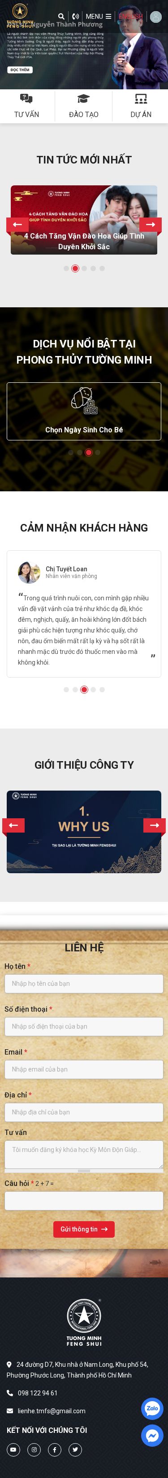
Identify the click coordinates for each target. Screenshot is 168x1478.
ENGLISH (131, 16)
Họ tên (17, 966)
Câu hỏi (19, 1183)
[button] (98, 16)
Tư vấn (15, 1132)
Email (15, 1052)
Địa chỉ (18, 1095)
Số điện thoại (28, 1009)
